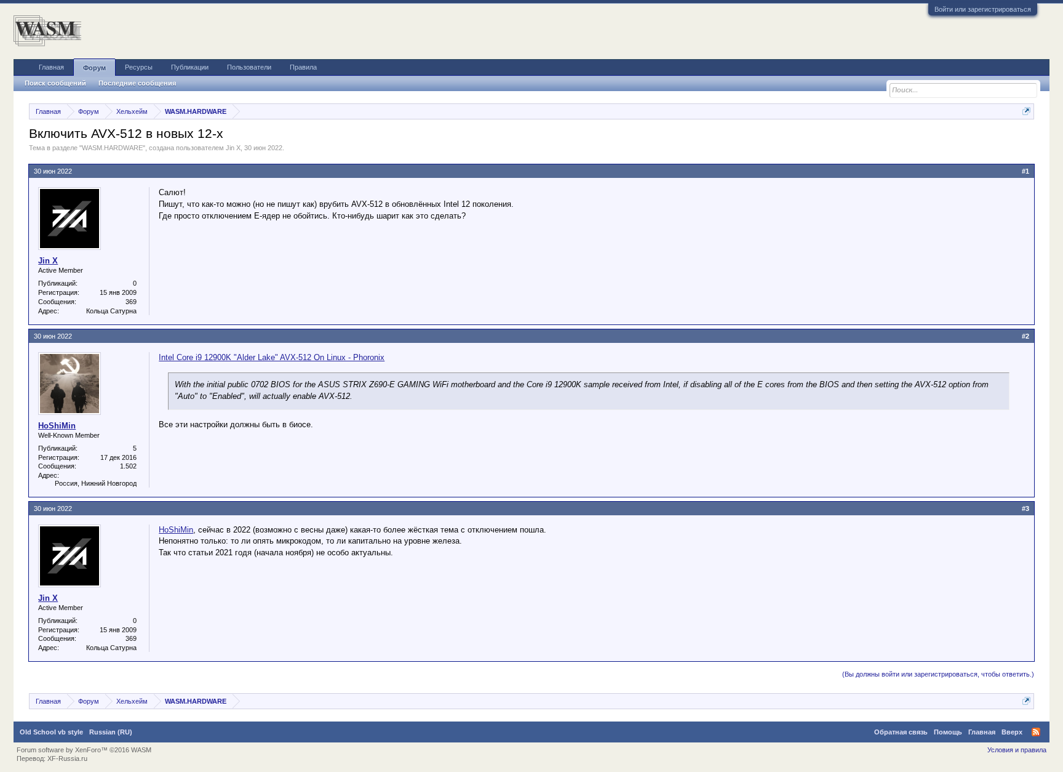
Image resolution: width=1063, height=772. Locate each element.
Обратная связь (901, 732)
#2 (1025, 336)
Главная (51, 67)
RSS (1036, 732)
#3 (1025, 508)
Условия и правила (1016, 750)
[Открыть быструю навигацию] (1026, 111)
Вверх (1011, 732)
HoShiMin (57, 425)
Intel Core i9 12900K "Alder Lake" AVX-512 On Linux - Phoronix (271, 357)
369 (131, 301)
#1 (1025, 171)
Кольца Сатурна (111, 311)
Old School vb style (51, 732)
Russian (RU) (110, 732)
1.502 (128, 466)
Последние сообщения (137, 83)
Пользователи (249, 67)
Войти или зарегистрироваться (982, 9)
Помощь (948, 732)
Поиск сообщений (55, 83)
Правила (303, 67)
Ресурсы (139, 67)
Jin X (233, 147)
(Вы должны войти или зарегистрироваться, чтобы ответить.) (938, 674)
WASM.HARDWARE (112, 147)
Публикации (190, 67)
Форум (94, 67)
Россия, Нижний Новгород (96, 483)
